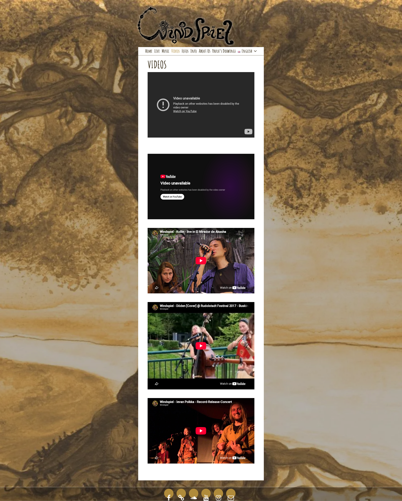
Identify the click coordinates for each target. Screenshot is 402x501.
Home (148, 51)
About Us (204, 51)
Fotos (185, 51)
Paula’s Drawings (224, 51)
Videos (175, 51)
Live (157, 51)
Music (165, 51)
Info (193, 51)
